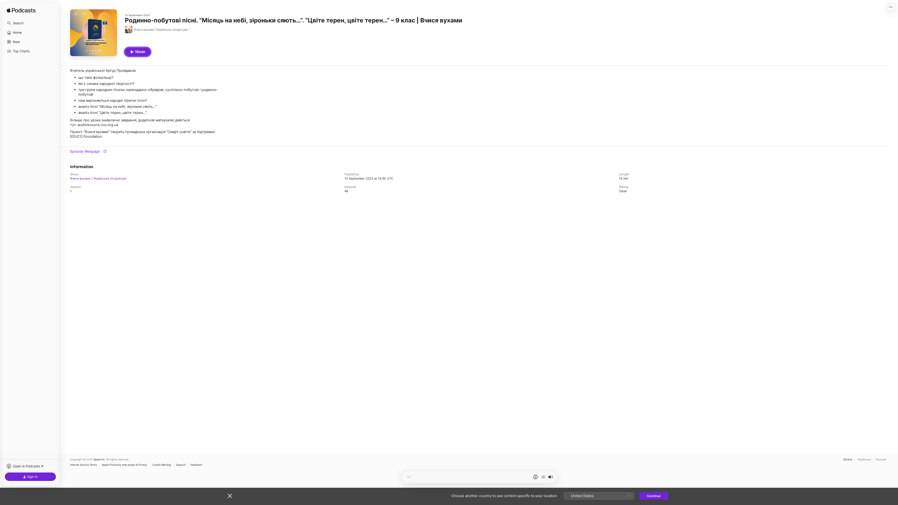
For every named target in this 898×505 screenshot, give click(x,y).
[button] (30, 23)
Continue (654, 496)
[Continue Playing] (543, 477)
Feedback (196, 465)
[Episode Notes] (535, 477)
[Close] (230, 496)
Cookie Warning (161, 465)
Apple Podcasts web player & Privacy (124, 465)
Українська (864, 459)
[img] (21, 10)
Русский (881, 459)
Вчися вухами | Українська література (98, 178)
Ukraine (847, 459)
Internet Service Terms (83, 465)
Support (181, 465)
